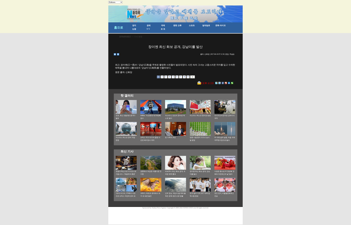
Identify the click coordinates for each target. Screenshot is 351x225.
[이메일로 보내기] (115, 54)
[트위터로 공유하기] (219, 83)
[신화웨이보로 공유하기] (216, 83)
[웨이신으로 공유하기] (232, 83)
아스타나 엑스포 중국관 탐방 (200, 115)
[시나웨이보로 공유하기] (226, 83)
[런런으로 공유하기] (229, 83)
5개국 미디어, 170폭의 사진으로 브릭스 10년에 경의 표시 (125, 196)
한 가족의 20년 (170, 137)
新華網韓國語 (125, 37)
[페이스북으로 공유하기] (223, 83)
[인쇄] (118, 54)
